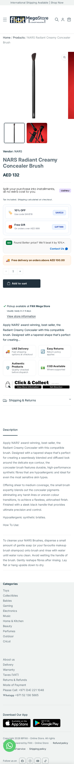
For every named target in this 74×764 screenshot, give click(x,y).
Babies (7, 600)
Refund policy (60, 743)
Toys (6, 590)
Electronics (10, 610)
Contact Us (57, 248)
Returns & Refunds (15, 679)
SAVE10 (59, 212)
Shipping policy (37, 748)
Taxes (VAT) (11, 674)
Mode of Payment (14, 685)
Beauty (7, 626)
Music (7, 615)
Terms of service (16, 748)
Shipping (22, 199)
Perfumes (9, 631)
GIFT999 (59, 227)
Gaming (8, 605)
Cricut (7, 641)
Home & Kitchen (13, 621)
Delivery (8, 664)
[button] (57, 20)
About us (9, 659)
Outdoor (8, 636)
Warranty (9, 669)
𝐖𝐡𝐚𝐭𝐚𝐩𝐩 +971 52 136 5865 (20, 695)
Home (6, 37)
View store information (21, 316)
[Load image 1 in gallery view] (14, 133)
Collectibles (10, 595)
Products (19, 37)
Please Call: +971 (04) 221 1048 (23, 690)
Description (10, 429)
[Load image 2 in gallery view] (37, 133)
